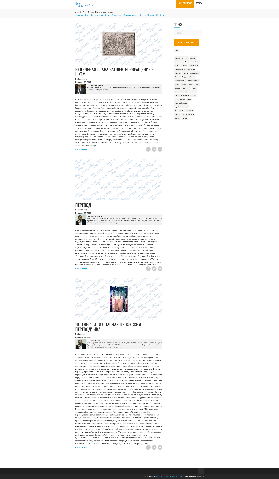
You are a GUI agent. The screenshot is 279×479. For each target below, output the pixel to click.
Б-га (187, 58)
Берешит (193, 58)
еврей (189, 99)
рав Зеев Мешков (188, 114)
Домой (78, 12)
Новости (143, 15)
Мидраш (185, 77)
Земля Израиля (180, 69)
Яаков (177, 95)
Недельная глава (193, 81)
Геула (197, 62)
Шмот (182, 92)
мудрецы (190, 110)
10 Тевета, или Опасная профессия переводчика (108, 326)
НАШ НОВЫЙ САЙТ (186, 42)
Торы (194, 88)
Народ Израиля (180, 81)
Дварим (177, 66)
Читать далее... (81, 149)
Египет (184, 66)
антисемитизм (186, 95)
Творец (177, 88)
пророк (177, 114)
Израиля (185, 73)
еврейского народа (181, 107)
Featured (79, 15)
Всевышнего (179, 62)
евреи (182, 99)
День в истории (97, 15)
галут (195, 95)
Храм (176, 92)
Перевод (83, 205)
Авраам (177, 58)
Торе (188, 88)
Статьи (162, 15)
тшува (184, 118)
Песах (177, 84)
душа (176, 99)
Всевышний (189, 62)
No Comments (81, 79)
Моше (192, 77)
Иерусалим (191, 69)
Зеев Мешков (193, 66)
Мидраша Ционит (130, 15)
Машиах (177, 77)
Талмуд (196, 84)
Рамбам (183, 84)
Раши (190, 84)
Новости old (153, 15)
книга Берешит (180, 110)
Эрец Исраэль (191, 92)
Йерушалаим (194, 73)
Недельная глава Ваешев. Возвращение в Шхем (114, 71)
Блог (86, 15)
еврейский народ (181, 103)
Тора (183, 88)
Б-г (183, 58)
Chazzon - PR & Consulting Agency (169, 476)
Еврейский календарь (113, 15)
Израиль (178, 73)
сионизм (177, 118)
